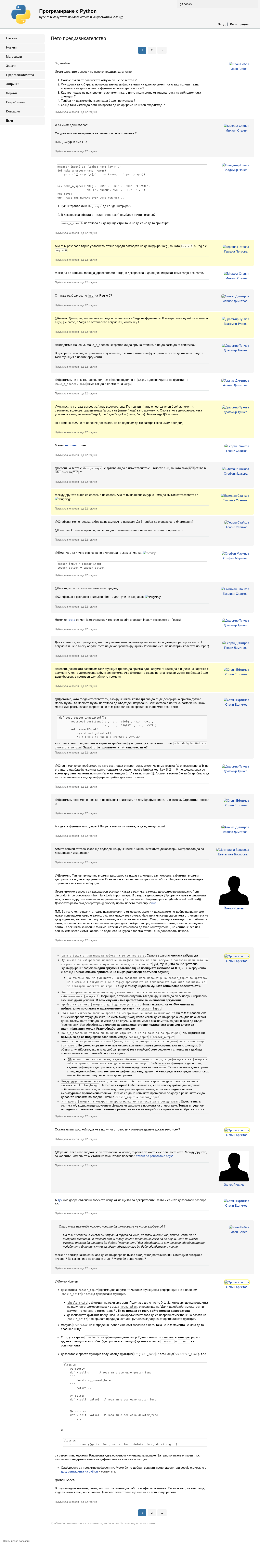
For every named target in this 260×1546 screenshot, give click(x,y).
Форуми (11, 93)
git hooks (186, 4)
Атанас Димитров (235, 301)
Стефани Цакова (235, 473)
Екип (9, 120)
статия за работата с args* (154, 1156)
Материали (14, 56)
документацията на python (79, 1471)
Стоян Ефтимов (236, 674)
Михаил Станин (236, 130)
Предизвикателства (20, 75)
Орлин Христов (236, 961)
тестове (70, 445)
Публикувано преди (76, 111)
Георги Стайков (236, 450)
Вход (221, 24)
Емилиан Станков (235, 500)
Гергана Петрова (235, 251)
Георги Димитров (235, 647)
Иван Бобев (239, 68)
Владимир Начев (235, 170)
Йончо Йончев (234, 908)
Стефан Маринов (235, 558)
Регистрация (239, 24)
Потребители (15, 102)
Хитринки (12, 84)
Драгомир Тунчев (235, 323)
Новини (11, 47)
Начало (11, 38)
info (153, 903)
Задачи (11, 65)
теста (71, 619)
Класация (13, 111)
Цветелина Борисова (232, 854)
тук (60, 1200)
